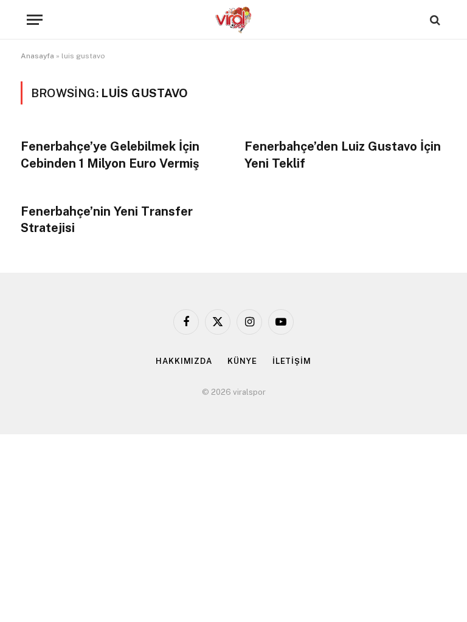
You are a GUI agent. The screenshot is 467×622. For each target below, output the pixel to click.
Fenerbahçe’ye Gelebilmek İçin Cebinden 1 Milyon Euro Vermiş (110, 154)
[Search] (433, 19)
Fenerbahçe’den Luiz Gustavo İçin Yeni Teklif (342, 154)
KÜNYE (242, 361)
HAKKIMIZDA (184, 361)
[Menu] (35, 19)
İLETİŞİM (291, 361)
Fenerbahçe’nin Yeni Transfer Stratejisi (107, 219)
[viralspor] (233, 19)
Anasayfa (37, 56)
